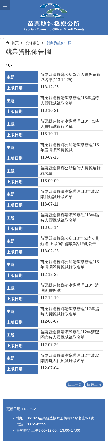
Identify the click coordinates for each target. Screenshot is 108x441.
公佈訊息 (33, 43)
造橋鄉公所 (54, 17)
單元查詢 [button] (9, 65)
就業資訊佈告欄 (59, 43)
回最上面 (94, 384)
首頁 (15, 43)
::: (2, 37)
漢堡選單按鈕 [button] (5, 5)
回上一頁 (75, 384)
